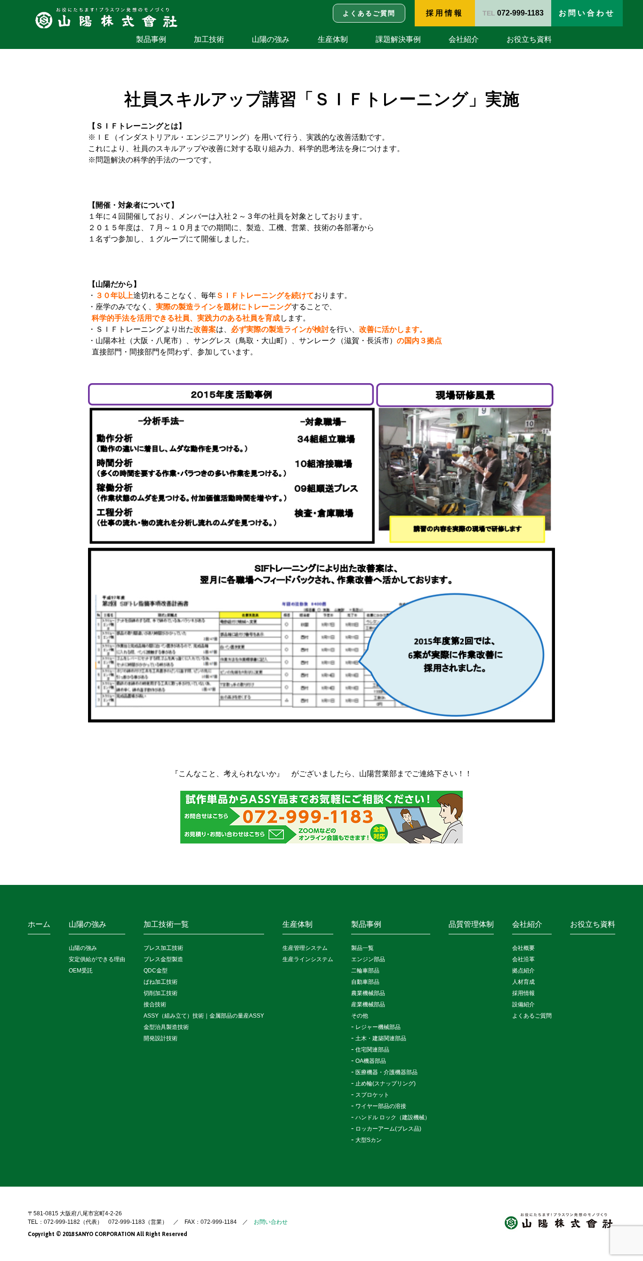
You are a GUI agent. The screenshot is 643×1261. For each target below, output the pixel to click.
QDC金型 (156, 970)
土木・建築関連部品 (380, 1038)
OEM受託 (81, 970)
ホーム (39, 924)
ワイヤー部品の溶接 (380, 1106)
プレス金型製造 (163, 959)
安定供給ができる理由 (97, 959)
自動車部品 (365, 982)
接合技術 (155, 1004)
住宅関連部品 (372, 1049)
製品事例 (151, 39)
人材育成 (523, 982)
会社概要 (523, 948)
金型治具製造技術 (166, 1027)
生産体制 (333, 39)
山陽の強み (270, 39)
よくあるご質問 (532, 1015)
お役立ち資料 (529, 39)
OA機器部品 (370, 1061)
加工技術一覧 (166, 924)
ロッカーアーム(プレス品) (388, 1128)
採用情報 (445, 13)
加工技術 (209, 39)
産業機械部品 (368, 1004)
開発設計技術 (160, 1038)
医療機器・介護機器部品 (386, 1072)
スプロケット (372, 1095)
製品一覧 (362, 948)
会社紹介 (464, 39)
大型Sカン (368, 1140)
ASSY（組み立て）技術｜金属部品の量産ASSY (204, 1015)
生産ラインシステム (307, 959)
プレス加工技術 (163, 948)
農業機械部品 (368, 993)
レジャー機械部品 (378, 1027)
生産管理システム (305, 948)
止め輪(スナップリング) (385, 1083)
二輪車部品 (365, 970)
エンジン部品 (368, 959)
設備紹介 (523, 1004)
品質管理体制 (471, 924)
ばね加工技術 (160, 982)
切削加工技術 (160, 993)
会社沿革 (523, 959)
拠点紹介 (523, 970)
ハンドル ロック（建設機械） (392, 1117)
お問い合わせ (271, 1222)
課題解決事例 (398, 39)
